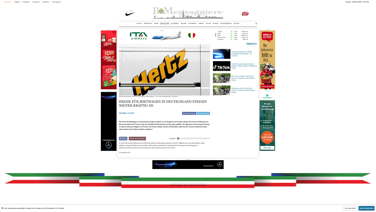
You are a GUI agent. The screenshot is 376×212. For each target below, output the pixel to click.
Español (26, 2)
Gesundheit (192, 23)
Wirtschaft (148, 23)
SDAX (219, 32)
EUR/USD (220, 38)
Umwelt (201, 23)
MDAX (219, 30)
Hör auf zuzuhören (138, 138)
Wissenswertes (226, 23)
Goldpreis (220, 36)
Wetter (236, 23)
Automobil (175, 23)
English (17, 2)
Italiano (46, 2)
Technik (183, 23)
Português (56, 2)
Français (36, 2)
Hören (124, 138)
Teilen (189, 113)
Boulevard (164, 23)
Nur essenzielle (350, 208)
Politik (139, 23)
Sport (156, 23)
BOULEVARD (122, 113)
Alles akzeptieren (366, 208)
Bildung (215, 23)
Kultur (208, 23)
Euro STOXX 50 (222, 34)
